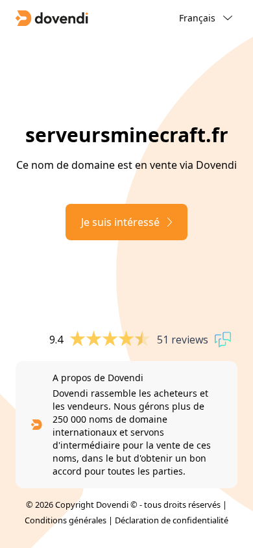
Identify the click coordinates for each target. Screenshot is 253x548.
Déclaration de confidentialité (171, 520)
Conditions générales (65, 520)
